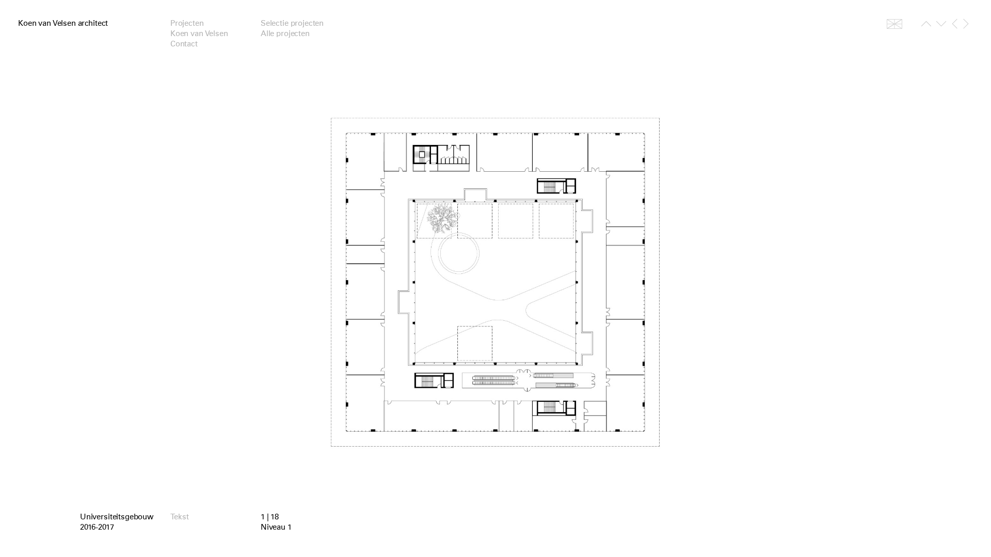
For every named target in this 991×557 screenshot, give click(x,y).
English (894, 24)
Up (926, 26)
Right (966, 24)
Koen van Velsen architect (63, 23)
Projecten (187, 23)
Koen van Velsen (199, 33)
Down (941, 26)
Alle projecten (285, 33)
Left (954, 24)
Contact (184, 43)
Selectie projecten (292, 23)
